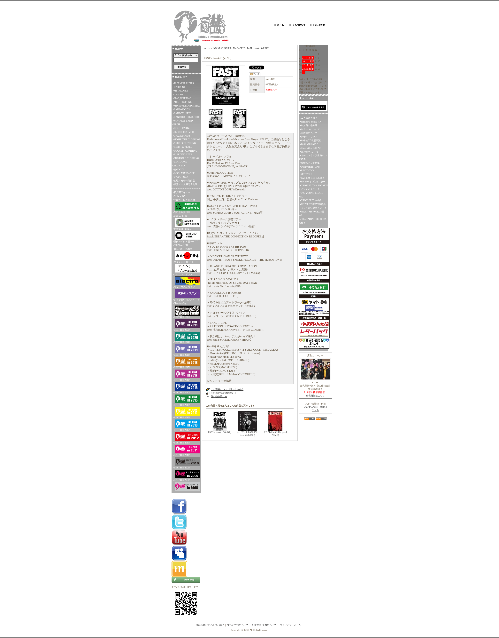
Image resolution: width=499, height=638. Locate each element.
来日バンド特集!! (183, 249)
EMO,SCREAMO (182, 98)
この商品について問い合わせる (227, 389)
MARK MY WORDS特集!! (311, 213)
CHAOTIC (179, 94)
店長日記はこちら (315, 395)
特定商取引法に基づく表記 (210, 625)
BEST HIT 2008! (182, 480)
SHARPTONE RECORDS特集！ (312, 221)
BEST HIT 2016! (182, 380)
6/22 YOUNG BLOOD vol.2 (311, 195)
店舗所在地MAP (309, 144)
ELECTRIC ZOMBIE (184, 132)
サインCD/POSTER (184, 262)
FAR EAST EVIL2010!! (312, 178)
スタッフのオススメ (184, 287)
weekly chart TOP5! (310, 166)
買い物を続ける (219, 396)
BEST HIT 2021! (182, 317)
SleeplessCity (180, 303)
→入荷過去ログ (309, 118)
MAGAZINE (239, 48)
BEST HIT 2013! (182, 417)
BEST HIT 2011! (182, 442)
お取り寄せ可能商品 (184, 180)
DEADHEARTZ (181, 128)
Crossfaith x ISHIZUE (311, 148)
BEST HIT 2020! (182, 330)
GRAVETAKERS (182, 135)
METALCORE (181, 90)
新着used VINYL (182, 228)
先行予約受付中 (182, 212)
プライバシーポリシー (291, 625)
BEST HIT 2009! (182, 467)
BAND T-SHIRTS (182, 113)
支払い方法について (237, 625)
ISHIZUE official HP (311, 121)
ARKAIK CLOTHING (185, 143)
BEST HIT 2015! (182, 392)
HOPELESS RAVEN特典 (313, 204)
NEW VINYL (180, 196)
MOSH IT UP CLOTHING (187, 139)
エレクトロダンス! (183, 274)
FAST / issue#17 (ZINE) (219, 432)
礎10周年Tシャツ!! (310, 151)
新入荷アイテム (182, 192)
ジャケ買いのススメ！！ (187, 299)
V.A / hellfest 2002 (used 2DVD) (275, 433)
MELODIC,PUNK (183, 102)
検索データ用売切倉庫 (185, 184)
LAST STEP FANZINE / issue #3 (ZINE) (247, 433)
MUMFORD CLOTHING (186, 158)
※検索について (309, 133)
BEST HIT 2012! (182, 430)
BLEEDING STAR (183, 154)
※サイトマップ (309, 136)
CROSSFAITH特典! (311, 200)
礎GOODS (179, 169)
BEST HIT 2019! (182, 342)
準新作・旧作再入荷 (184, 199)
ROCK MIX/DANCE (184, 173)
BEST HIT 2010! (182, 455)
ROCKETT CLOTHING (185, 150)
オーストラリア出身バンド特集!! (313, 157)
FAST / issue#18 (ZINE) (258, 48)
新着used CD (180, 216)
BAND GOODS (182, 109)
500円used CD (181, 245)
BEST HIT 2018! (182, 355)
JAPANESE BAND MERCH (182, 122)
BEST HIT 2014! (182, 405)
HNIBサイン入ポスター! (313, 181)
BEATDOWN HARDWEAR (179, 164)
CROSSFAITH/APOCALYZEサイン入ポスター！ (313, 187)
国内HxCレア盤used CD (186, 241)
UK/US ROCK (181, 177)
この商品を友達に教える (223, 393)
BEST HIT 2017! (182, 367)
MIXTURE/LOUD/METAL (187, 105)
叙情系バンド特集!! (311, 163)
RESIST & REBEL (183, 147)
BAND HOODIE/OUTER (186, 117)
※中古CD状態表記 (311, 140)
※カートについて (310, 129)
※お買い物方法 (309, 125)
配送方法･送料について (264, 625)
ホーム (207, 48)
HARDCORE (180, 87)
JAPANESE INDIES (184, 83)
